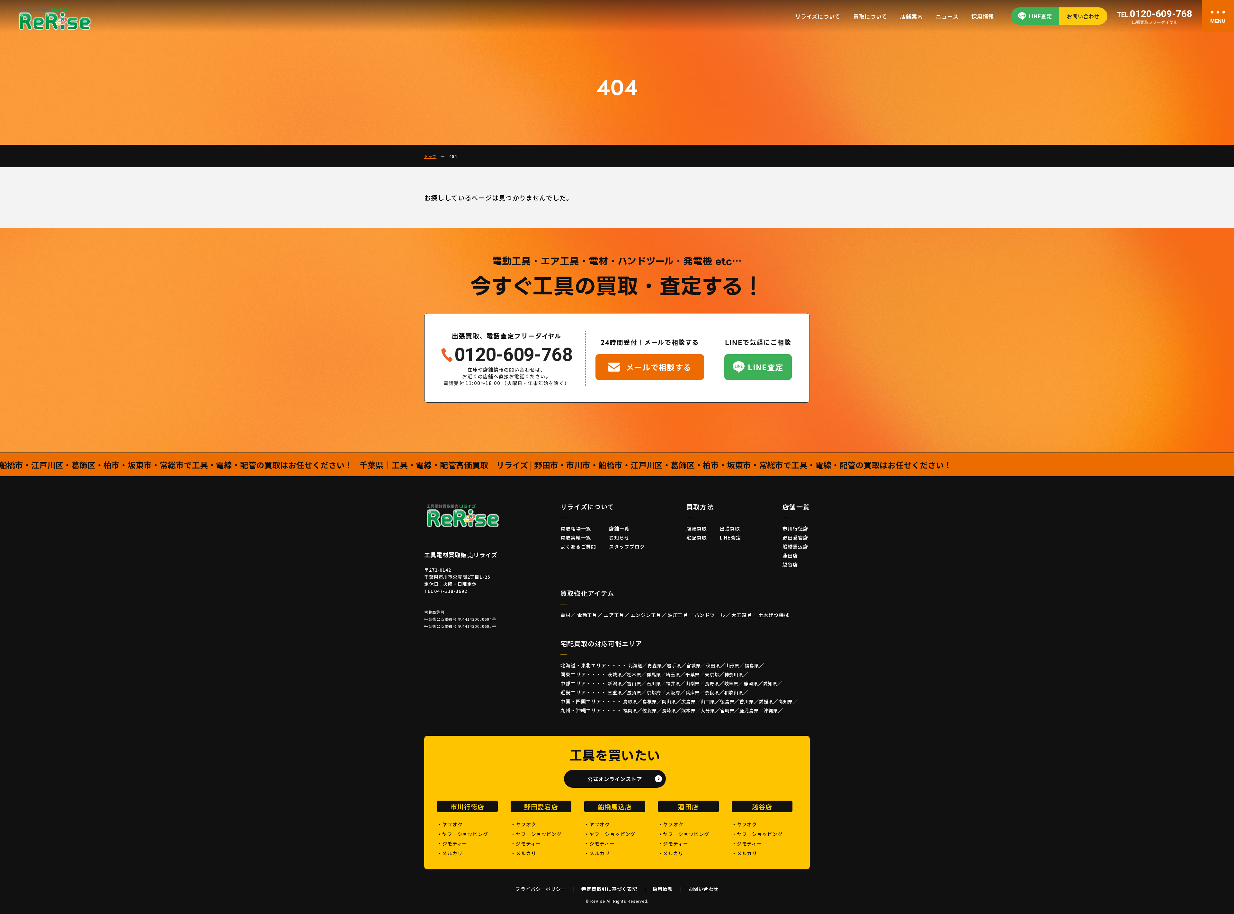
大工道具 (741, 614)
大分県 (708, 710)
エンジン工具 (645, 614)
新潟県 (615, 683)
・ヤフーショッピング (462, 834)
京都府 (654, 692)
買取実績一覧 (575, 537)
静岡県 (751, 683)
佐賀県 (649, 710)
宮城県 (693, 665)
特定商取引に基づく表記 (609, 888)
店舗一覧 (619, 528)
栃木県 (634, 674)
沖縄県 (771, 710)
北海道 (635, 665)
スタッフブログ (627, 546)
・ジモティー (452, 843)
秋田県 (713, 665)
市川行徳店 (795, 528)
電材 (565, 614)
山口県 (708, 701)
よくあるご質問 (578, 546)
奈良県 (712, 692)
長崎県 (669, 710)
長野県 (712, 683)
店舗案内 (911, 16)
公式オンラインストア (614, 779)
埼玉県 (673, 674)
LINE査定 (1040, 16)
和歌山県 (733, 692)
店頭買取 (696, 528)
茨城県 (615, 674)
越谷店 (790, 564)
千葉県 (692, 674)
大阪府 (673, 692)
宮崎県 (727, 710)
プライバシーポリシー (540, 888)
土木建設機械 (773, 614)
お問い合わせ (1083, 16)
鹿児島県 (748, 710)
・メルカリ (450, 853)
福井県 (673, 683)
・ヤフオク (450, 824)
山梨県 (692, 683)
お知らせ (619, 537)
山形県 (732, 665)
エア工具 (614, 614)
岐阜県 (731, 683)
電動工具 (587, 614)
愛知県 (770, 683)
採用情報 (982, 16)
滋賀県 (634, 692)
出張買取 (730, 528)
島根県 (649, 701)
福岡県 (630, 710)
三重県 (615, 692)
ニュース (947, 16)
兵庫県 (692, 692)
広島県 (688, 701)
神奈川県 (733, 674)
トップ (430, 156)
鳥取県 (630, 701)
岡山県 (669, 701)
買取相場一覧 (575, 528)
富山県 (634, 683)
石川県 (654, 683)
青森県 (655, 665)
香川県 (746, 701)
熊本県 (688, 710)
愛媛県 (766, 701)
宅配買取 (696, 537)
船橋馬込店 (795, 546)
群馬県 (654, 674)
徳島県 (727, 701)
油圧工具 (678, 614)
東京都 (712, 674)
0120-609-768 (1154, 14)
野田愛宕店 (795, 537)
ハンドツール (709, 614)
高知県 (785, 701)
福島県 (752, 665)
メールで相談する (659, 367)
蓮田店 (790, 555)
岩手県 (674, 665)
